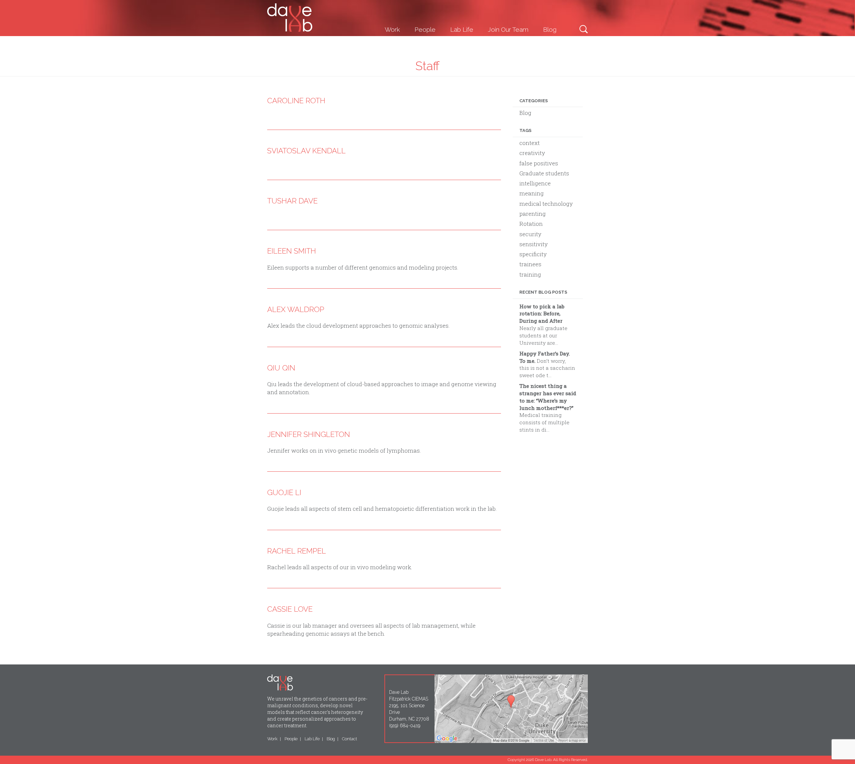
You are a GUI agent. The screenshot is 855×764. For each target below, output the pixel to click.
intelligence (535, 183)
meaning (531, 193)
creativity (532, 153)
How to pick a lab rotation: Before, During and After (541, 313)
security (530, 234)
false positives (538, 163)
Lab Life (461, 29)
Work (392, 29)
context (529, 143)
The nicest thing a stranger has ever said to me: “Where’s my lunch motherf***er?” (547, 397)
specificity (533, 254)
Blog (549, 29)
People (425, 29)
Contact (349, 738)
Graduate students (544, 173)
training (530, 274)
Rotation (531, 223)
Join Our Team (508, 29)
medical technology (546, 203)
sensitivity (533, 244)
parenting (532, 213)
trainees (530, 264)
